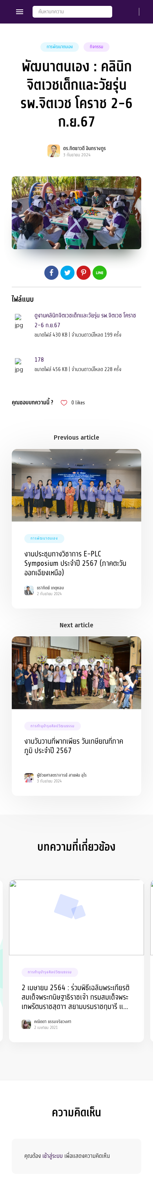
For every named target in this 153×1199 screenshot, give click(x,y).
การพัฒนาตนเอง (60, 46)
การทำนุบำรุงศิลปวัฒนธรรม (53, 726)
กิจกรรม (96, 46)
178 (39, 359)
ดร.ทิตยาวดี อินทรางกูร (84, 148)
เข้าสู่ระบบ (52, 1156)
